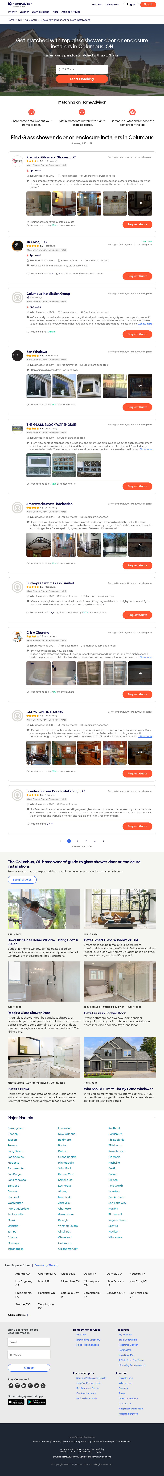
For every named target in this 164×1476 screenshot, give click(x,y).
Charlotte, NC (47, 1273)
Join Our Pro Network (88, 1383)
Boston (62, 1145)
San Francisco (17, 1180)
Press (122, 1393)
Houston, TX (137, 1273)
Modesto (13, 1162)
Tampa (12, 1231)
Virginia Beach (117, 1220)
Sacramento (16, 1168)
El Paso (113, 1180)
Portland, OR (46, 1293)
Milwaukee (115, 1237)
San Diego (14, 1174)
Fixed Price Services (87, 1344)
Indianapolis (15, 1249)
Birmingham (16, 1128)
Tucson (12, 1139)
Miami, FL (44, 1281)
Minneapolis (66, 1162)
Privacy (63, 1450)
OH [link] (20, 20)
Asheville (64, 1203)
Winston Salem (68, 1226)
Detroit (62, 1151)
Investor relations (128, 1398)
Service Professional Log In (91, 1378)
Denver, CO (114, 1273)
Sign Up (148, 4)
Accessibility (98, 1450)
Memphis (114, 1157)
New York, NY (138, 1281)
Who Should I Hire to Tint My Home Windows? (118, 1089)
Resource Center (128, 1344)
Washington (15, 1203)
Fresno (12, 1145)
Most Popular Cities (17, 1265)
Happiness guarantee (131, 1408)
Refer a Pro (125, 1350)
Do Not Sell (84, 1450)
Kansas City (65, 1174)
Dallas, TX (90, 1273)
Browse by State (44, 1265)
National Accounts (86, 1398)
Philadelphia (116, 1139)
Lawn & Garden (40, 11)
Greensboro (66, 1214)
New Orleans (66, 1134)
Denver (12, 1191)
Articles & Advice (71, 11)
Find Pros (81, 1334)
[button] (38, 203)
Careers (123, 1388)
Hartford (13, 1197)
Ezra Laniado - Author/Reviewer (104, 1007)
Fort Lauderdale (18, 1208)
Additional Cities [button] (16, 1315)
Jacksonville (15, 1214)
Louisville (64, 1128)
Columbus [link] (31, 20)
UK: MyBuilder (124, 1441)
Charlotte (64, 1208)
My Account (125, 1334)
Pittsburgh (115, 1145)
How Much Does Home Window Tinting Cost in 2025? (43, 942)
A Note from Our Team (131, 1360)
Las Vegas (64, 1185)
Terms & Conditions (101, 1457)
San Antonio (116, 1197)
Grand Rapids (67, 1157)
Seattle (113, 1226)
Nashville (114, 1162)
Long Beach (15, 1151)
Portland (114, 1128)
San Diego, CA (116, 1293)
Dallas (112, 1174)
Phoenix (13, 1134)
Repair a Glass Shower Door (29, 1013)
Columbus (64, 1243)
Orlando (13, 1226)
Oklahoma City (68, 1249)
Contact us (125, 1403)
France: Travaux (41, 1441)
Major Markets (20, 1117)
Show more (146, 323)
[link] (82, 161)
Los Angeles (16, 1157)
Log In (131, 4)
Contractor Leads (86, 1393)
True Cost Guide (128, 1339)
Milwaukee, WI (70, 1281)
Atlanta (12, 1237)
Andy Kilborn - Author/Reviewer (28, 1083)
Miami (11, 1220)
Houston (113, 1191)
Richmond (115, 1214)
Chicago (13, 1243)
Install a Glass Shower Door (105, 1013)
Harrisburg (115, 1134)
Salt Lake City (117, 1203)
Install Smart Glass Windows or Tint (111, 940)
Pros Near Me (126, 1355)
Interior (12, 11)
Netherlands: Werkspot (103, 1441)
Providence (115, 1151)
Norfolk (113, 1208)
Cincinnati (64, 1231)
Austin (112, 1168)
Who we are (125, 1383)
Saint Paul (64, 1168)
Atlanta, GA (22, 1273)
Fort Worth (115, 1185)
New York (64, 1197)
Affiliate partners (128, 1413)
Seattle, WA (23, 1304)
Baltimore (64, 1139)
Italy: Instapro (82, 1441)
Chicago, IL (68, 1273)
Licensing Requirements (132, 1365)
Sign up (29, 1367)
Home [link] (11, 20)
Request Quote (137, 224)
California (73, 1450)
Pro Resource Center (88, 1388)
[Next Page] (104, 841)
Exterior (24, 11)
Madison (113, 1231)
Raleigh (63, 1220)
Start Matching (82, 79)
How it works (126, 1378)
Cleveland (64, 1237)
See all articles (22, 879)
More (55, 11)
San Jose (13, 1185)
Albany (62, 1191)
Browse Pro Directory (88, 1339)
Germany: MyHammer (62, 1441)
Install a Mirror (18, 1089)
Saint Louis (65, 1180)
